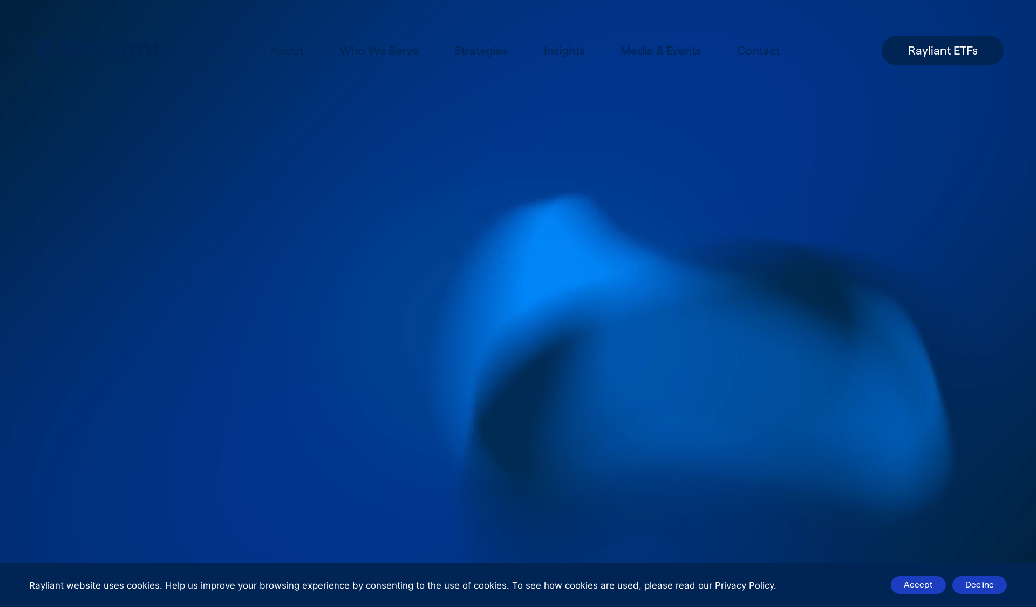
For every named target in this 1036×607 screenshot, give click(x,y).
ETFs (627, 259)
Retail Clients (662, 291)
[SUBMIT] (243, 563)
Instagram (132, 357)
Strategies (481, 50)
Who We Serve (379, 50)
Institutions (654, 324)
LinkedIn (53, 357)
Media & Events (661, 50)
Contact (758, 50)
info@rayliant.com (73, 309)
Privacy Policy (744, 585)
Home (633, 194)
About (286, 50)
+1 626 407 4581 (70, 325)
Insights (564, 50)
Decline (979, 584)
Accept (918, 584)
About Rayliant (670, 226)
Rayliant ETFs (943, 50)
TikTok (185, 357)
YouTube (233, 357)
